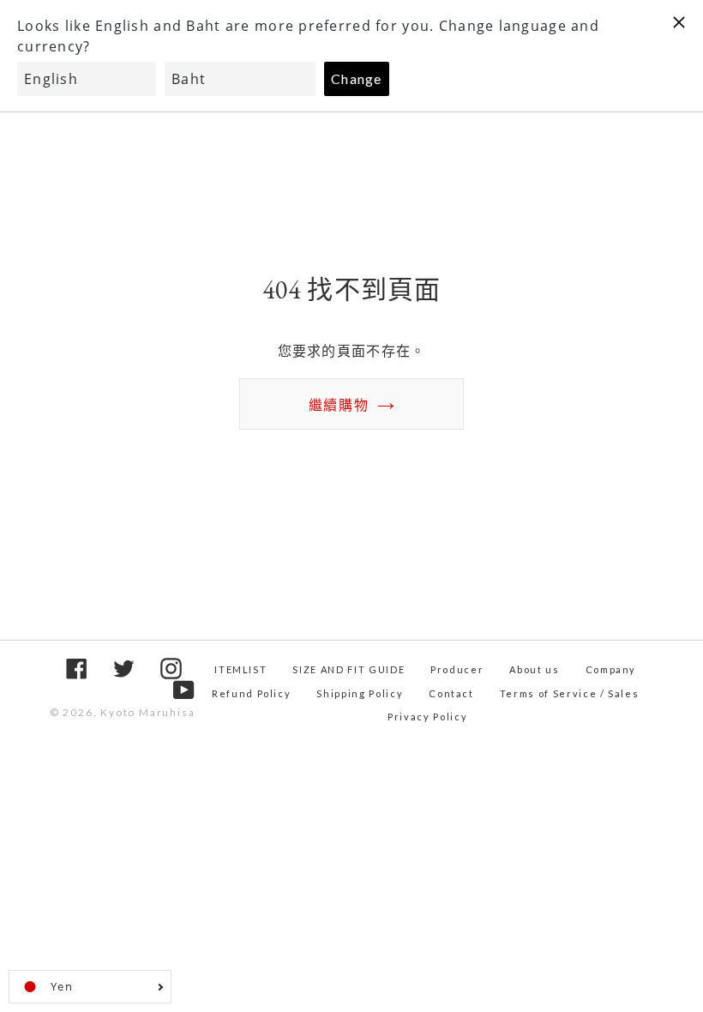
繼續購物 (339, 404)
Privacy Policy (427, 716)
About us (534, 669)
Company (611, 669)
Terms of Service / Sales (570, 693)
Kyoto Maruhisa (147, 712)
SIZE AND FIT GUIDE (348, 669)
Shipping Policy (359, 693)
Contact (451, 693)
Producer (457, 669)
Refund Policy (251, 693)
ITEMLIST (240, 669)
